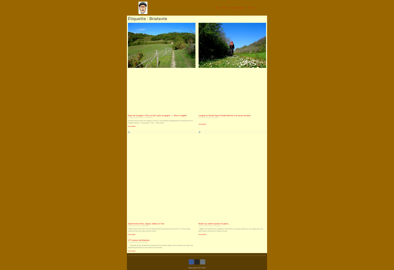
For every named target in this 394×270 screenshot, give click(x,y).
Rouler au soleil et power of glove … (214, 224)
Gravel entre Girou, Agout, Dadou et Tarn (146, 224)
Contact (251, 8)
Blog (217, 8)
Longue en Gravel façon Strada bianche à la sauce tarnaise (225, 115)
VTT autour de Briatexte (138, 240)
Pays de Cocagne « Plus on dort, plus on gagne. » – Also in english (157, 115)
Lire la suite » (132, 126)
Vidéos (225, 8)
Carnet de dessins (238, 8)
